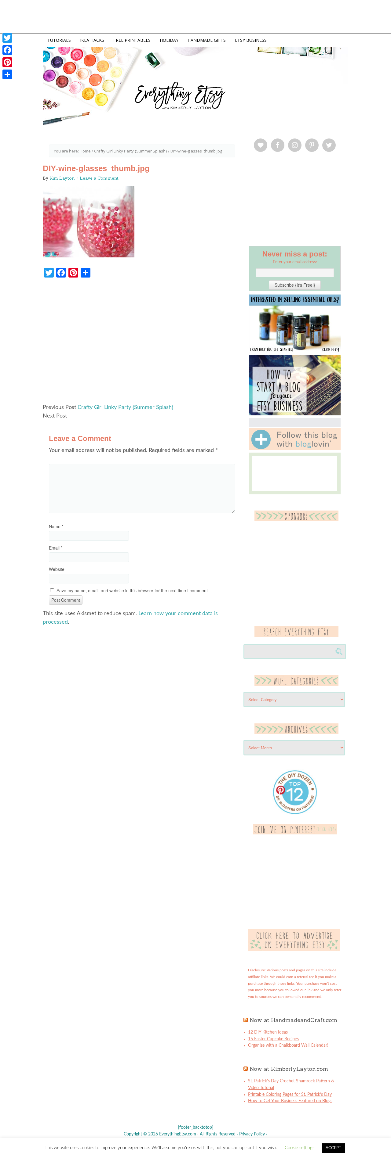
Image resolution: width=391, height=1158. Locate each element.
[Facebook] (7, 50)
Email (55, 548)
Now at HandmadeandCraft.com (293, 1020)
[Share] (7, 74)
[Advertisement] (142, 343)
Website (56, 569)
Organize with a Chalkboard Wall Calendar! (288, 1045)
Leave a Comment (99, 178)
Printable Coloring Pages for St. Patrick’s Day (290, 1094)
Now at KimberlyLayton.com (289, 1068)
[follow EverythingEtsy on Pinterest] (295, 833)
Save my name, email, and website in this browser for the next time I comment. (133, 590)
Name (56, 526)
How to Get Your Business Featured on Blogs (290, 1101)
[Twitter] (7, 38)
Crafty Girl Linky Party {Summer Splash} (125, 407)
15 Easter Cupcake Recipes (273, 1039)
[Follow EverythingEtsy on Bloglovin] (295, 449)
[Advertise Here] (294, 950)
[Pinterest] (7, 62)
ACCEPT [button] (333, 1148)
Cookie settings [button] (299, 1147)
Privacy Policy (252, 1134)
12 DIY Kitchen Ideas (268, 1032)
